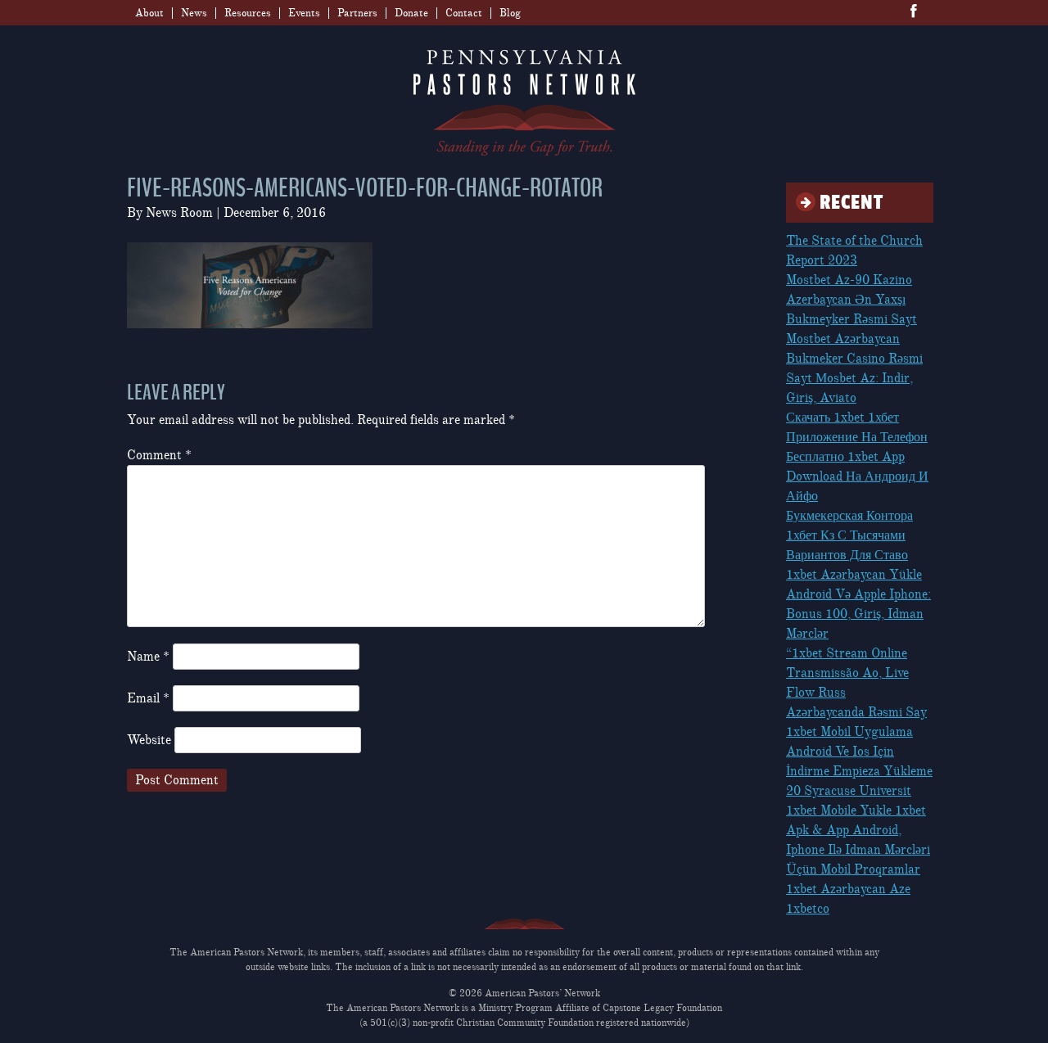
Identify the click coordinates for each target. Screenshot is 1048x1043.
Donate (411, 13)
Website (149, 740)
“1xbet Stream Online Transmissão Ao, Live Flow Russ (847, 673)
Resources (247, 13)
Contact (463, 13)
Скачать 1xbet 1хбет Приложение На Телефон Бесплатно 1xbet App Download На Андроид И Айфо (857, 456)
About (149, 13)
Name (148, 656)
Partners (357, 13)
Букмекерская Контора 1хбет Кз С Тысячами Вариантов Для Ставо (849, 535)
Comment (159, 455)
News (194, 13)
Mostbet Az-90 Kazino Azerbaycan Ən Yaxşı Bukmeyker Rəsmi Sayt (851, 299)
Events (304, 13)
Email (148, 698)
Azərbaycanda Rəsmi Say (856, 712)
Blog (510, 13)
